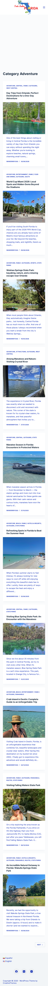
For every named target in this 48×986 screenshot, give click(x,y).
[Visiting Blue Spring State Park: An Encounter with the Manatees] (24, 639)
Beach (18, 523)
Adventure (10, 86)
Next (39, 945)
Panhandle (19, 694)
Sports (33, 263)
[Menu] (44, 7)
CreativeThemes (10, 983)
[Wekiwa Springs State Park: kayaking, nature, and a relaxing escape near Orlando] (24, 295)
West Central (11, 88)
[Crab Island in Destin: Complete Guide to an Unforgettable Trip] (24, 722)
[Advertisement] (24, 40)
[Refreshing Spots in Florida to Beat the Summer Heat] (24, 553)
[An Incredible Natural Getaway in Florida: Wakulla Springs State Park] (24, 890)
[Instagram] (31, 971)
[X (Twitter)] (24, 971)
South (27, 177)
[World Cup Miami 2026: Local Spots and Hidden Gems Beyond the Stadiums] (24, 207)
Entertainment (22, 174)
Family (25, 86)
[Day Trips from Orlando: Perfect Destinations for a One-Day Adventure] (24, 118)
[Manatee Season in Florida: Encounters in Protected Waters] (24, 467)
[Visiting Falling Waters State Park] (24, 805)
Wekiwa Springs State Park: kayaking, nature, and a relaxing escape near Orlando (22, 273)
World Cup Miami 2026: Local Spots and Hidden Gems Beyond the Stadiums (22, 184)
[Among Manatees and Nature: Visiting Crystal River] (24, 381)
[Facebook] (16, 971)
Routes (9, 780)
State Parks (20, 526)
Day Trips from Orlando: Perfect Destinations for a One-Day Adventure (22, 96)
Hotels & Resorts (34, 523)
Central (19, 86)
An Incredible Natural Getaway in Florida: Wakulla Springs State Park (23, 868)
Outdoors (33, 86)
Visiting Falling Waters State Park (23, 785)
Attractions (21, 352)
